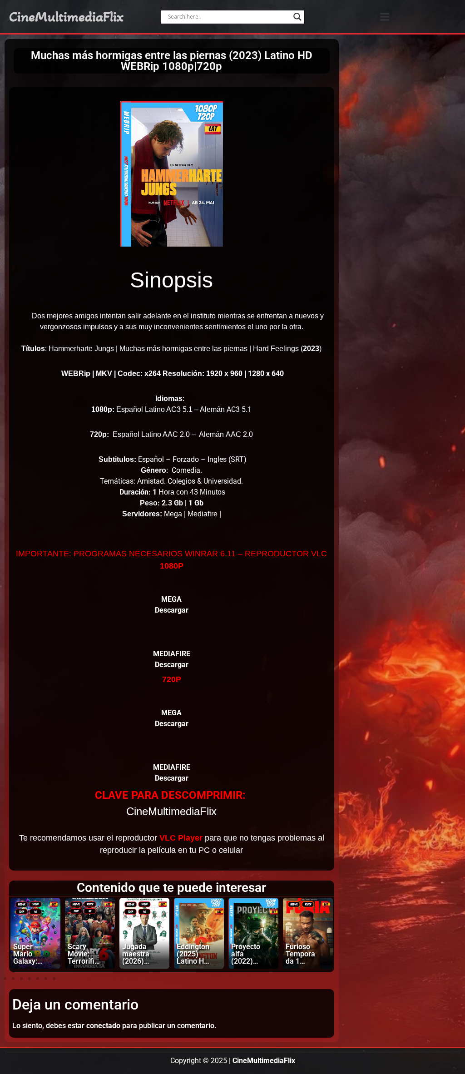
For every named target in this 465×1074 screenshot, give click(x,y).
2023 (311, 348)
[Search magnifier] (297, 16)
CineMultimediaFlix (66, 16)
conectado (103, 1025)
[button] (384, 16)
